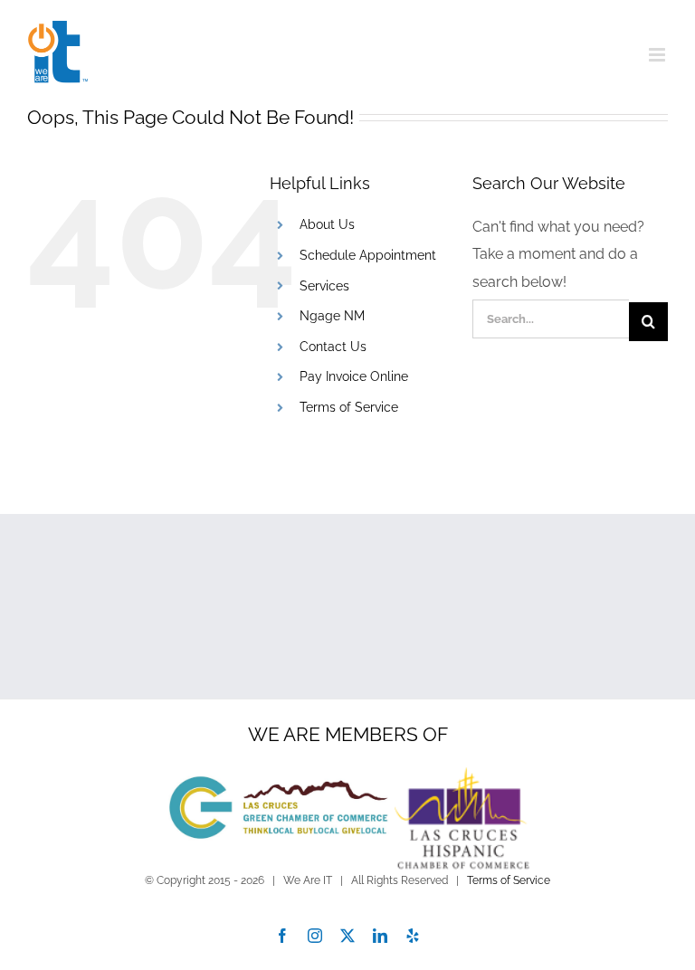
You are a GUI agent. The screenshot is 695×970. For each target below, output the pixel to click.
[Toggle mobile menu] (658, 54)
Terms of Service (349, 407)
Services (324, 286)
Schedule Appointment (368, 255)
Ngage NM (332, 316)
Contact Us (333, 346)
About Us (327, 224)
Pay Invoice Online (354, 376)
